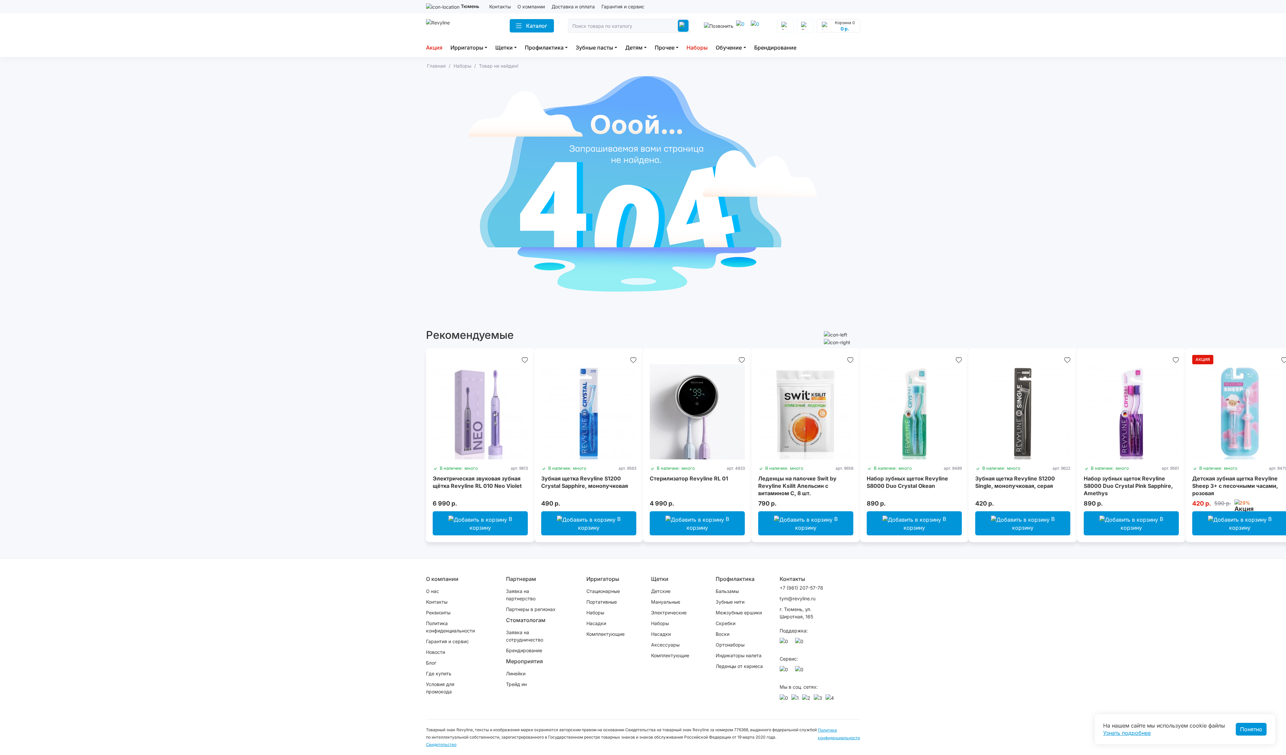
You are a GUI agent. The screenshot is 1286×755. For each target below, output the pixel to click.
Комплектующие (605, 634)
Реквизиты (438, 612)
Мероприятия (524, 661)
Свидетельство (441, 744)
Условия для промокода (440, 687)
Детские (660, 591)
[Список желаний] (525, 359)
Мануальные (665, 602)
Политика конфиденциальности (450, 626)
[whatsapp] (756, 25)
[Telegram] (741, 25)
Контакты (500, 6)
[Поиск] (683, 26)
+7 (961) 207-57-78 (801, 588)
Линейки (515, 673)
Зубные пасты (594, 47)
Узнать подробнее (1127, 733)
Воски (722, 634)
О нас (432, 591)
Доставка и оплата (573, 6)
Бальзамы (727, 591)
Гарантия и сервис (622, 6)
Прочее (664, 47)
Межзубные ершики (739, 612)
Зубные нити (730, 602)
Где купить (438, 673)
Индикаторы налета (739, 655)
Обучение (729, 47)
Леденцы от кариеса (739, 666)
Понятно (1251, 729)
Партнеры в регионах (531, 609)
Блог (431, 663)
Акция (434, 47)
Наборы (697, 47)
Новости (435, 652)
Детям (634, 47)
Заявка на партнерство (520, 594)
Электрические (669, 612)
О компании (531, 6)
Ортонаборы (730, 645)
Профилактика (544, 47)
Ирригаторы (466, 47)
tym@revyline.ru (797, 598)
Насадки (596, 623)
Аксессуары (665, 645)
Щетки (504, 47)
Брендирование (775, 47)
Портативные (601, 602)
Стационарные (603, 591)
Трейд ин (516, 684)
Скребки (725, 623)
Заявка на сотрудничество (524, 636)
